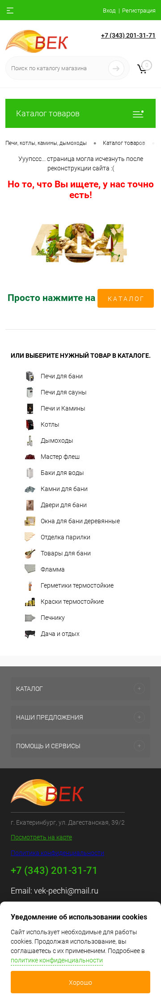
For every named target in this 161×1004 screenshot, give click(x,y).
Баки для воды (62, 472)
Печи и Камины (63, 407)
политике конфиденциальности (57, 960)
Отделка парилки (65, 536)
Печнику (53, 617)
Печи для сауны (64, 391)
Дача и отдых (60, 633)
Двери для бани (64, 504)
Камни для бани (64, 488)
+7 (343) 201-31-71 (128, 35)
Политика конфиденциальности (57, 852)
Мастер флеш (60, 456)
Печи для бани (62, 375)
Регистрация (139, 10)
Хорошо (80, 982)
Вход (109, 10)
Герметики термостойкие (77, 585)
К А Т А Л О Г (126, 298)
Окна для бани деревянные (80, 520)
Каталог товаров (48, 113)
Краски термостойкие (72, 601)
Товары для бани (66, 552)
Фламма (53, 568)
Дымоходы (57, 440)
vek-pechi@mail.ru (66, 890)
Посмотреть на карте (41, 837)
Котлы (50, 424)
